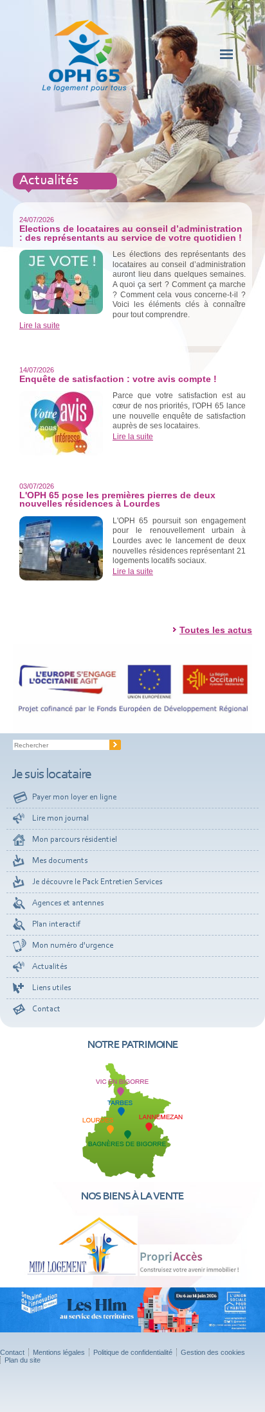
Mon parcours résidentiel (74, 839)
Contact (46, 1009)
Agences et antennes (68, 903)
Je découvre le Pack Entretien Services (97, 882)
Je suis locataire (51, 775)
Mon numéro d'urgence (72, 945)
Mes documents (59, 861)
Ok (115, 745)
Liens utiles (51, 988)
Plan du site (23, 1360)
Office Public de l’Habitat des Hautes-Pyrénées (84, 55)
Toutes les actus (215, 630)
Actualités (49, 967)
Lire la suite (39, 325)
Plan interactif (56, 924)
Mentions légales (59, 1352)
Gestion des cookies (213, 1352)
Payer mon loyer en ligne (74, 797)
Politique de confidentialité (132, 1352)
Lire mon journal (60, 818)
